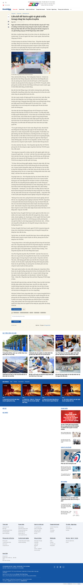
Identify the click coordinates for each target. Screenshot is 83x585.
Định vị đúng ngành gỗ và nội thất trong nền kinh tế (66, 433)
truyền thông (43, 312)
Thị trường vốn (69, 528)
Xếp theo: (37, 325)
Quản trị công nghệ (38, 528)
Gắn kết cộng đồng (22, 542)
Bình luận (4, 528)
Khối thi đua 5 (16, 312)
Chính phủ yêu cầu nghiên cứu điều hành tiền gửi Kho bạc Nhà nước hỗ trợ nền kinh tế (41, 353)
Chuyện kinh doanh (40, 9)
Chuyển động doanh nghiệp (23, 540)
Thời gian (42, 325)
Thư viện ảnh (21, 381)
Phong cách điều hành (22, 530)
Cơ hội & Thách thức (54, 527)
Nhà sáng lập (21, 527)
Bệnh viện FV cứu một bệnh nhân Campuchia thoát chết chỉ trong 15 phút (70, 499)
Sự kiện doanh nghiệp (23, 538)
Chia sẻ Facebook (17, 309)
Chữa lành (36, 542)
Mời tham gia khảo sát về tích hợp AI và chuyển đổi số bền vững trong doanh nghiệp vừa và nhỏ (66, 468)
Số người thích (47, 325)
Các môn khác (37, 550)
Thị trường (52, 530)
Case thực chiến (37, 530)
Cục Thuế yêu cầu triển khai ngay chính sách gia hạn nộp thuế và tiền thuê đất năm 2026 (67, 353)
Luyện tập (36, 543)
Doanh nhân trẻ (21, 533)
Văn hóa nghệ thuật (70, 540)
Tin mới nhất (7, 5)
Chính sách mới (26, 13)
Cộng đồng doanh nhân (7, 530)
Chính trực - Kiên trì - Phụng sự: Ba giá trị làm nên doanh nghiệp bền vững (31, 401)
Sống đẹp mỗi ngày (38, 540)
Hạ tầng (67, 530)
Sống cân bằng (37, 538)
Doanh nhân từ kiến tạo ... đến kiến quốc (9, 558)
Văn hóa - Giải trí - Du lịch (72, 538)
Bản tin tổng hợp (6, 533)
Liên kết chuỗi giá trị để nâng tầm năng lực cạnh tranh (66, 441)
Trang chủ (13, 13)
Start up (51, 528)
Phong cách (5, 540)
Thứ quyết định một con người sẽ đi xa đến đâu (66, 475)
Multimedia (6, 381)
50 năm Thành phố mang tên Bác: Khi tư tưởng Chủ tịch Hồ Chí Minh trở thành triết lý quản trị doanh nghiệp (70, 427)
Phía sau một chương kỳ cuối (68, 463)
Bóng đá (36, 545)
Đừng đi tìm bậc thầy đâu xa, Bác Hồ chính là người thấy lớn (50, 400)
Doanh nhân (21, 9)
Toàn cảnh (15, 9)
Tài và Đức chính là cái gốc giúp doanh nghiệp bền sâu (71, 400)
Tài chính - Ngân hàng (51, 9)
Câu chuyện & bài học (22, 534)
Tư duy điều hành (37, 527)
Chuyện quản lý (37, 531)
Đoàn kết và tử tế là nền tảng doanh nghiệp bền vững (11, 400)
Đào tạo (35, 533)
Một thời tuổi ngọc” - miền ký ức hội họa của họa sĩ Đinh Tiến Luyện (66, 512)
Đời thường (64, 481)
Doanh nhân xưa (21, 531)
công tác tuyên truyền (24, 312)
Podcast (15, 381)
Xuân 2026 (5, 553)
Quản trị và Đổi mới (30, 9)
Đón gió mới (5, 556)
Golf (35, 547)
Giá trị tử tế (5, 543)
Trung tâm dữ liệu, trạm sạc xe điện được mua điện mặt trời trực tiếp (15, 353)
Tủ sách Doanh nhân (7, 542)
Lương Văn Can (6, 545)
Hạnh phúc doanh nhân (23, 528)
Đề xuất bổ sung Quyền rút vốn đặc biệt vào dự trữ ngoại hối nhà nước (68, 375)
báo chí (31, 312)
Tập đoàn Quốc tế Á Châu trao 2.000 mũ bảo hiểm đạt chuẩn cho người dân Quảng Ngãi (66, 506)
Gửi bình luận (16, 321)
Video (11, 381)
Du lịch (67, 542)
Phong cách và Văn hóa (63, 9)
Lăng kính (52, 531)
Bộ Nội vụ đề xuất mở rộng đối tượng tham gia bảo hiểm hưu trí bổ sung (41, 375)
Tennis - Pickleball (38, 548)
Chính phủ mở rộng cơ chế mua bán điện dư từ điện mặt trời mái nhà (15, 375)
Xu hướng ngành (6, 531)
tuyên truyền (36, 312)
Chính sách (68, 527)
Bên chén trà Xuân (6, 560)
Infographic (27, 381)
